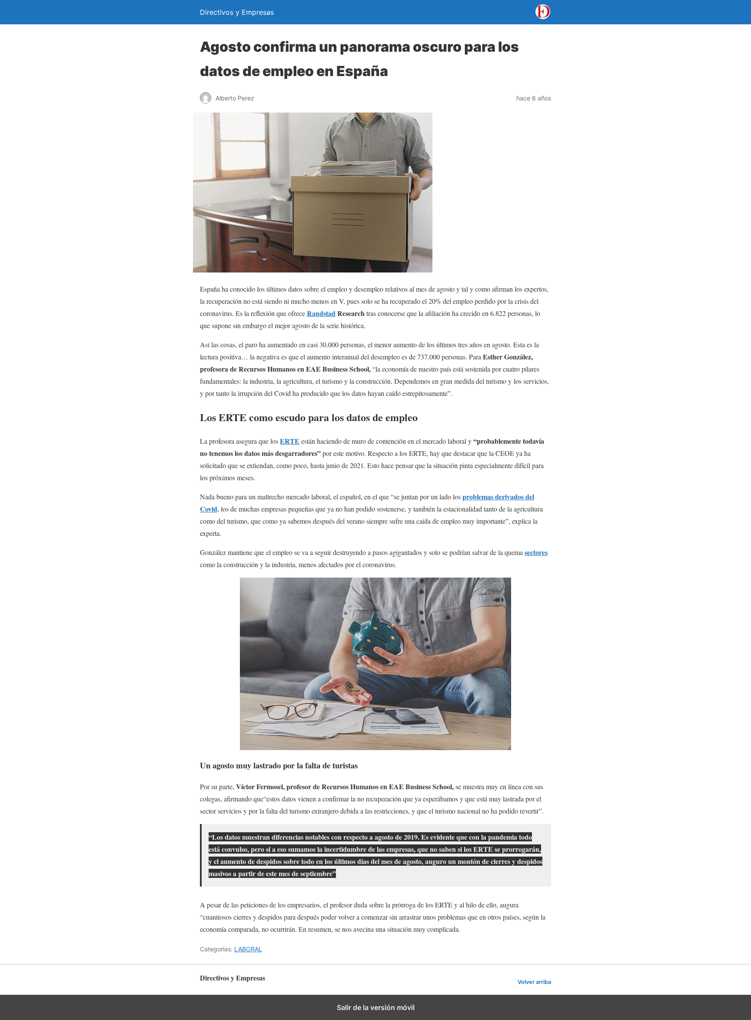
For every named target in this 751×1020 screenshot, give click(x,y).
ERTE (289, 441)
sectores (536, 552)
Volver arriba (534, 982)
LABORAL (248, 949)
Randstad (321, 313)
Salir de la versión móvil (376, 1007)
